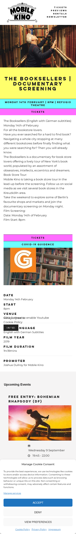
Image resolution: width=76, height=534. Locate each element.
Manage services (12, 493)
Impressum (54, 529)
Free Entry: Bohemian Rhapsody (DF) (34, 399)
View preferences (38, 522)
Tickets (60, 7)
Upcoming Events (17, 384)
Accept (38, 502)
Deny (38, 512)
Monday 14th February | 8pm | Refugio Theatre (38, 104)
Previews (59, 10)
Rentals (60, 13)
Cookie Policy (22, 529)
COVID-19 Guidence (38, 244)
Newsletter (57, 17)
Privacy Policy (39, 529)
